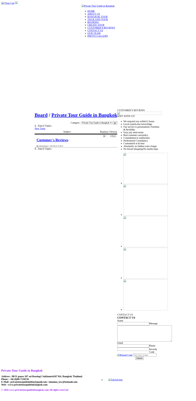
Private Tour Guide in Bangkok (84, 115)
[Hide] (16, 3)
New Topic (40, 128)
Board (41, 115)
